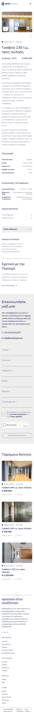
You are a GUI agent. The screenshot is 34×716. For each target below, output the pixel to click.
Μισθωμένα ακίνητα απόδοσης (12, 246)
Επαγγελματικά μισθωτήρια (11, 251)
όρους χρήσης (16, 417)
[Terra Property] (10, 4)
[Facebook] (2, 632)
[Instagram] (7, 632)
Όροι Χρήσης (27, 710)
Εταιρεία (5, 391)
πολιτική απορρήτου (18, 414)
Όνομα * (5, 350)
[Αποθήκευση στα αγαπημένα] (30, 36)
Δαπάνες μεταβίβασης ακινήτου (12, 244)
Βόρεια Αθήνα (9, 42)
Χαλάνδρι (19, 42)
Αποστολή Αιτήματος (17, 435)
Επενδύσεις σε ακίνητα (9, 249)
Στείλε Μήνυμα (10, 229)
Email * (5, 381)
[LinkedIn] (4, 632)
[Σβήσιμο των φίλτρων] (17, 595)
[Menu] (30, 4)
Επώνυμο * (7, 360)
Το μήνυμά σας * (9, 402)
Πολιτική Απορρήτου (20, 710)
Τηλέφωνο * (7, 371)
